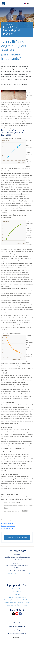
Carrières (17, 594)
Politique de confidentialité (17, 626)
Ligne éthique (17, 630)
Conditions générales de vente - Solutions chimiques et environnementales (17, 604)
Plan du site (17, 623)
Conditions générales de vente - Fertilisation (17, 600)
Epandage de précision (8, 526)
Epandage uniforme (7, 523)
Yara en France (17, 592)
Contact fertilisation (8, 574)
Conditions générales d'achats (17, 597)
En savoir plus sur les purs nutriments (17, 537)
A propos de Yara (17, 589)
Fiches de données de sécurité (17, 633)
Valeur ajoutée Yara (7, 528)
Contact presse (17, 580)
